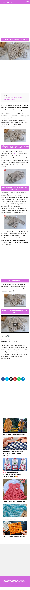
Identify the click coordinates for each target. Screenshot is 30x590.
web (14, 153)
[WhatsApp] (19, 379)
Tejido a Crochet (6, 2)
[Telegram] (23, 379)
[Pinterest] (15, 379)
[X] (11, 379)
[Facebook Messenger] (7, 379)
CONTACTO (22, 581)
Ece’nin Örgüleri (5, 340)
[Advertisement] (15, 21)
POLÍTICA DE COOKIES (10, 580)
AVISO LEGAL (14, 581)
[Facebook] (3, 379)
